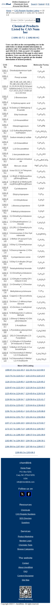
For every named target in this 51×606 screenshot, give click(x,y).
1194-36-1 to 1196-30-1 (35, 441)
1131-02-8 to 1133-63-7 (15, 405)
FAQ (25, 572)
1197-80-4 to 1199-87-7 (35, 447)
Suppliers (25, 523)
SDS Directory (25, 518)
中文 (48, 4)
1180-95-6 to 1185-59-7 (35, 429)
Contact (25, 563)
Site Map (25, 580)
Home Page (26, 468)
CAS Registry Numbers (25, 514)
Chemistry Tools (25, 545)
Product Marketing (25, 537)
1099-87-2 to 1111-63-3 (15, 370)
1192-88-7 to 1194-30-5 (15, 441)
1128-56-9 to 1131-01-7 (35, 399)
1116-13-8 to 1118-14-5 (35, 376)
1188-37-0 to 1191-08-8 (35, 435)
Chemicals (25, 510)
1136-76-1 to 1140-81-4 (15, 411)
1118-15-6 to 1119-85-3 (15, 382)
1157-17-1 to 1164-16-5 (15, 423)
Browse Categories (25, 549)
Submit (41, 4)
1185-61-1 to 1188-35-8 (15, 435)
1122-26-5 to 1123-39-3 (35, 388)
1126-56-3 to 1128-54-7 (15, 399)
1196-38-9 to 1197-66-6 (15, 447)
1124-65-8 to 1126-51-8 (35, 394)
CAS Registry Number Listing (26, 11)
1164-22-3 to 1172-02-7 (35, 423)
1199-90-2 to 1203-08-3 (25, 452)
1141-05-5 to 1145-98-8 (35, 411)
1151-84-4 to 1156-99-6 (35, 417)
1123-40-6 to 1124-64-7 (15, 394)
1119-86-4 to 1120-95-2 (35, 382)
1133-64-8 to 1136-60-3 (35, 405)
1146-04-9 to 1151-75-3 (15, 417)
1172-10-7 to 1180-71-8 (15, 429)
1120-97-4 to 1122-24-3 (15, 388)
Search (34, 4)
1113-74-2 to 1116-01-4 (15, 376)
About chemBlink (25, 567)
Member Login (25, 541)
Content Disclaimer (25, 576)
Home (8, 11)
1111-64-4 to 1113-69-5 (35, 370)
